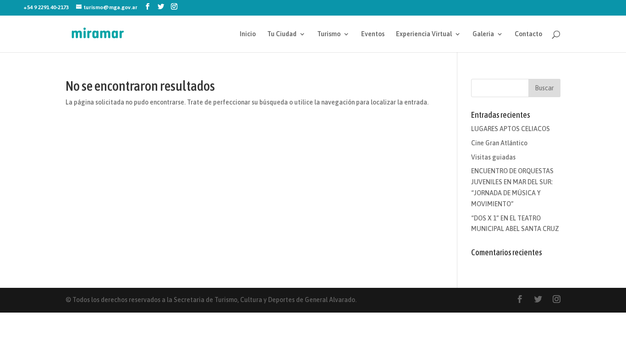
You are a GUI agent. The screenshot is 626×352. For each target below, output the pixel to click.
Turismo (328, 34)
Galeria (483, 34)
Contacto (528, 34)
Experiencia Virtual (424, 34)
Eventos (372, 34)
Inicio (248, 34)
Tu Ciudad (282, 34)
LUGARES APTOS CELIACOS (510, 128)
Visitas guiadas (493, 157)
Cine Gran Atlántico (499, 143)
